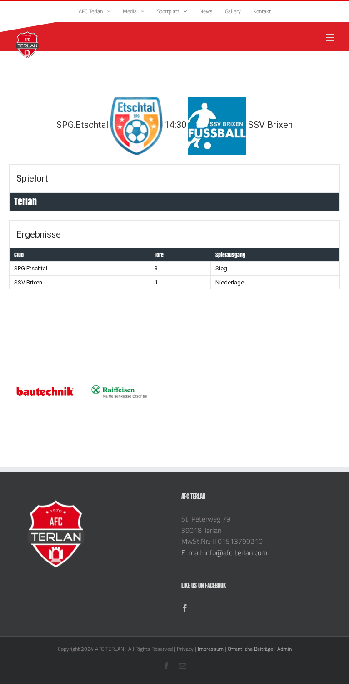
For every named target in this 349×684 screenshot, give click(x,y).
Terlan (25, 201)
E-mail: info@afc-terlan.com (224, 552)
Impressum (211, 648)
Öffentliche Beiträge (250, 648)
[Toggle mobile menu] (330, 37)
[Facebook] (185, 608)
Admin (284, 648)
